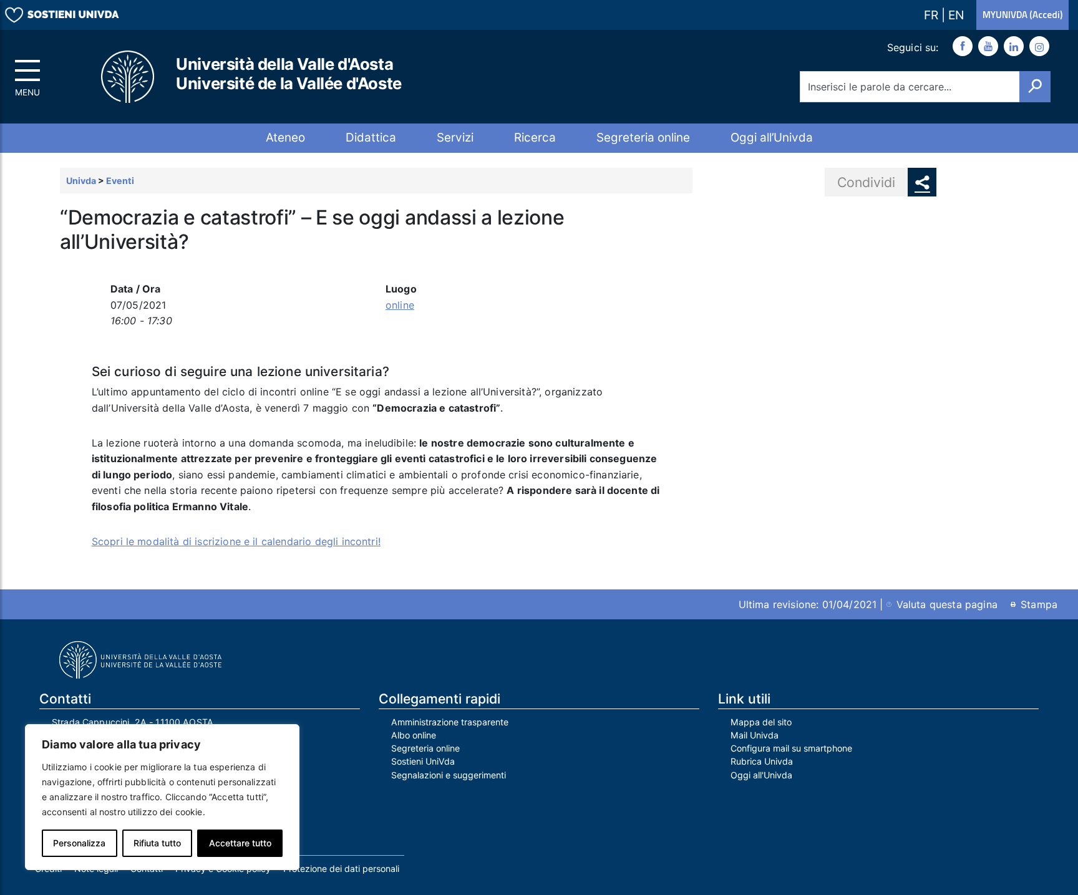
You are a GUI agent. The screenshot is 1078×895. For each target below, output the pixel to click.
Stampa (1039, 604)
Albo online (413, 735)
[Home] (128, 77)
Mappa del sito (761, 722)
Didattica (371, 137)
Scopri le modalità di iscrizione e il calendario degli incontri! (236, 541)
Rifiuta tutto (157, 843)
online (400, 305)
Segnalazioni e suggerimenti (448, 775)
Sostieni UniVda (423, 761)
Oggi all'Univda (761, 775)
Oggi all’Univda (772, 137)
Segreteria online (643, 137)
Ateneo (285, 137)
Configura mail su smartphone (791, 748)
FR (932, 14)
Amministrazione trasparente (449, 722)
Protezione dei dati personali (341, 868)
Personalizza (79, 843)
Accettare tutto (240, 843)
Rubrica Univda (762, 761)
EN (956, 14)
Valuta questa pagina (947, 604)
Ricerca (535, 137)
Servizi (455, 137)
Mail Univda (755, 735)
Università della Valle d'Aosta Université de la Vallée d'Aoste (289, 73)
